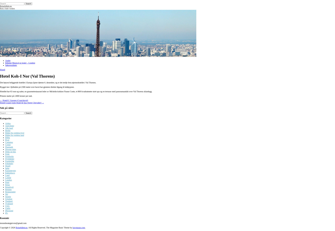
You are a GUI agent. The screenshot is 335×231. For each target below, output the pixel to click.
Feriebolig (9, 156)
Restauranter (10, 192)
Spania (8, 196)
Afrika (8, 123)
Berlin (7, 130)
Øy (6, 213)
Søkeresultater (11, 65)
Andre (7, 60)
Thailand (9, 201)
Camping (9, 142)
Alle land (9, 128)
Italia (7, 168)
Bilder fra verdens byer (14, 133)
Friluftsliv (9, 163)
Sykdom (8, 199)
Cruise (8, 145)
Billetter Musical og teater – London (20, 63)
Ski (6, 194)
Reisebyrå (9, 187)
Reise (7, 185)
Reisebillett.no (6, 6)
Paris (7, 182)
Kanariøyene (10, 171)
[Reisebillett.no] (98, 56)
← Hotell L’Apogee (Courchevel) (14, 100)
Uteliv (7, 208)
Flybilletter (9, 159)
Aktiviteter (9, 126)
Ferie (7, 154)
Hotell (2, 70)
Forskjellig (9, 161)
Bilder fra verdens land (14, 135)
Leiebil (8, 178)
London (8, 180)
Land (7, 175)
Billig (7, 138)
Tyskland (9, 204)
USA (7, 206)
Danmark (9, 147)
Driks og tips (10, 152)
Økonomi (9, 211)
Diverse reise (10, 149)
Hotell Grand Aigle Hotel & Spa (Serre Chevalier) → (22, 103)
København (10, 173)
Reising (8, 189)
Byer (7, 140)
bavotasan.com (79, 228)
